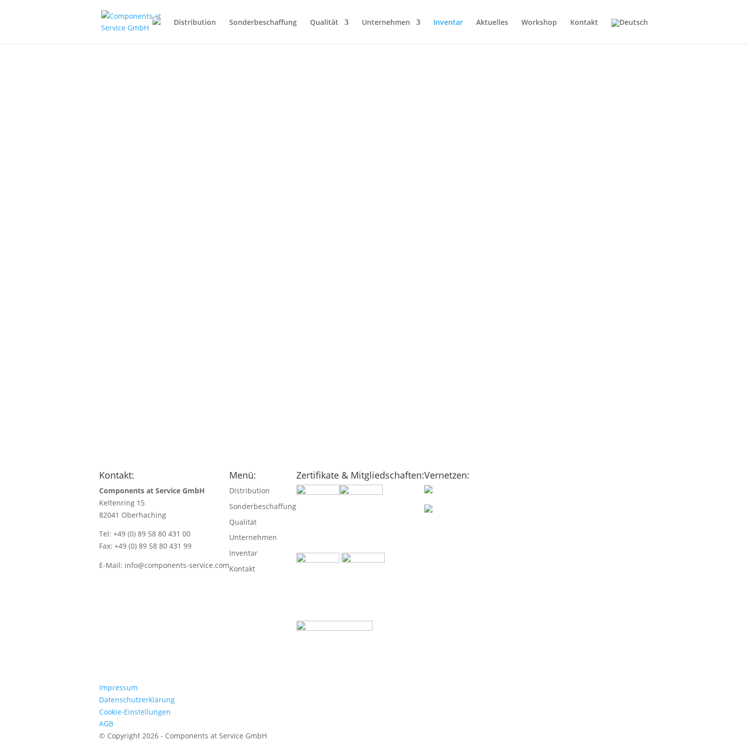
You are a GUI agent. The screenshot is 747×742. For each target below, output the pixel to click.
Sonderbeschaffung (263, 23)
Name (87, 340)
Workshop (539, 23)
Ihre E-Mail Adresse (110, 364)
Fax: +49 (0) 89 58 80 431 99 (145, 546)
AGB (106, 723)
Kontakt (584, 23)
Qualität (324, 23)
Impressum (118, 687)
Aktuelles (492, 23)
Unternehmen (386, 23)
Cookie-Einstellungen (135, 712)
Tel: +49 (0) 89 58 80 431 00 (145, 533)
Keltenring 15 (122, 503)
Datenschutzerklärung (137, 699)
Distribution (195, 23)
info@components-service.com (176, 565)
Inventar (448, 23)
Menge (88, 376)
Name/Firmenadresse (113, 352)
